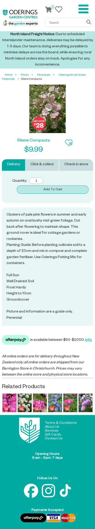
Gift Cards (53, 435)
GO (88, 22)
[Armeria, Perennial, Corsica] (40, 403)
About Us (52, 427)
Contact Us (54, 439)
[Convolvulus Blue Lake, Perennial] (55, 403)
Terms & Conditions (61, 423)
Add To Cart (52, 190)
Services (52, 431)
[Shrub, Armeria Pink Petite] (85, 403)
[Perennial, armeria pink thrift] (70, 403)
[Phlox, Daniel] (9, 403)
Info (88, 340)
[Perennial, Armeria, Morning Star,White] (25, 403)
